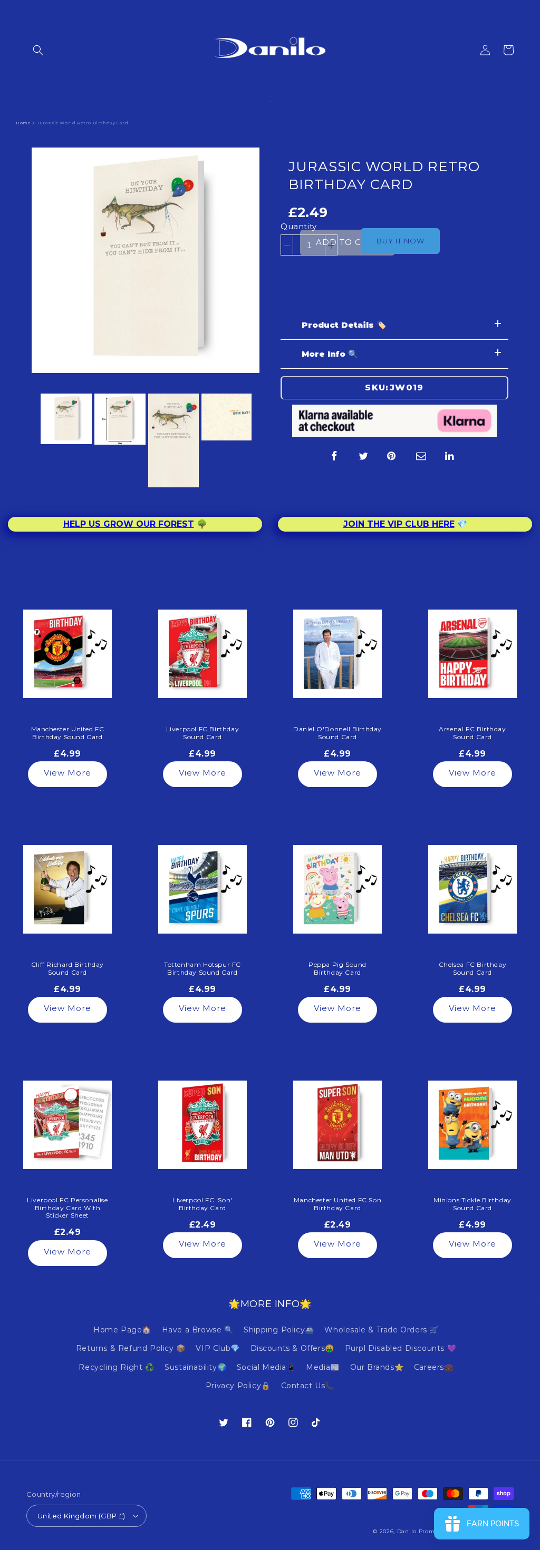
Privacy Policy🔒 (238, 1385)
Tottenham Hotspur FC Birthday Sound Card (202, 968)
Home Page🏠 (122, 1330)
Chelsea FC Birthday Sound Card (472, 968)
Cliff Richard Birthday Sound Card (67, 968)
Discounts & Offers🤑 (292, 1348)
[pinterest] (392, 456)
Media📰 (323, 1367)
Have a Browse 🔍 (198, 1330)
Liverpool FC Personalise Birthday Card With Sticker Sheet (67, 1207)
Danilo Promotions (425, 1531)
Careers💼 (434, 1367)
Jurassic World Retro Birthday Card (384, 175)
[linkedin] (450, 456)
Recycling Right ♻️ (116, 1367)
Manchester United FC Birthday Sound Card (67, 732)
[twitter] (363, 456)
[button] (38, 50)
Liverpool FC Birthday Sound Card (202, 732)
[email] (421, 456)
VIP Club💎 (217, 1348)
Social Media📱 (266, 1367)
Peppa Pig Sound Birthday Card (337, 968)
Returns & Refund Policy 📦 (131, 1348)
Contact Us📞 (308, 1385)
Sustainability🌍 (195, 1367)
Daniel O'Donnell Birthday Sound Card (337, 732)
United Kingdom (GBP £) (81, 1516)
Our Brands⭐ (377, 1367)
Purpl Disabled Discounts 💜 (401, 1348)
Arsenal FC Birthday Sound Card (472, 732)
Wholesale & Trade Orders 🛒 (381, 1330)
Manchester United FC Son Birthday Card (337, 1203)
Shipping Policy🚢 (279, 1330)
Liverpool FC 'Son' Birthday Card (202, 1203)
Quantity (299, 226)
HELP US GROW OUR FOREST (128, 524)
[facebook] (334, 456)
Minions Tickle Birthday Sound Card (472, 1203)
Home (23, 122)
